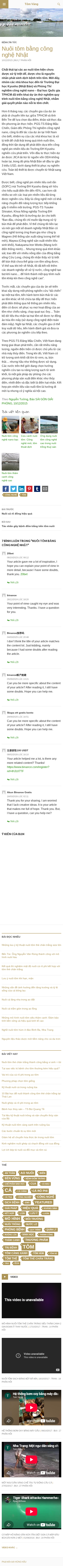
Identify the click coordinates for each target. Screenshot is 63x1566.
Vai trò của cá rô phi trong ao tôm (20, 1074)
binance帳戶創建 (16, 675)
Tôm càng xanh (16, 1253)
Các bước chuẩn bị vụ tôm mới (19, 1131)
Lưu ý (34, 1213)
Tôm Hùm (38, 1253)
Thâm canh (12, 1240)
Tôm (24, 495)
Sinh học (28, 1234)
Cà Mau (46, 1184)
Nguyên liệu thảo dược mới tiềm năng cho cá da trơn (31, 1038)
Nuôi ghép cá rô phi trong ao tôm (20, 1102)
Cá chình (22, 1191)
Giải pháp (11, 1208)
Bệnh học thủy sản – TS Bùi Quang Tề (23, 1109)
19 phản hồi (47, 1538)
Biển (42, 1173)
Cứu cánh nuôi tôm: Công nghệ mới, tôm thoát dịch (29, 441)
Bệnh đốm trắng (35, 1178)
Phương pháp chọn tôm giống (18, 1081)
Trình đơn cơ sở (4, 4)
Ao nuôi (27, 1173)
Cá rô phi (40, 1191)
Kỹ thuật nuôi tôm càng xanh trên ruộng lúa (26, 1124)
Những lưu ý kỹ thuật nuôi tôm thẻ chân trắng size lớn (31, 945)
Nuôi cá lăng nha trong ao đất (18, 999)
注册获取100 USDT (17, 750)
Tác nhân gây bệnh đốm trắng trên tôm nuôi (28, 524)
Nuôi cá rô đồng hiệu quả (17, 511)
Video (14, 1276)
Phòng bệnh (14, 1229)
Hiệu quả (30, 1208)
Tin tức (12, 42)
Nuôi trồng (12, 1224)
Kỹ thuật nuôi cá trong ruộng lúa (19, 1087)
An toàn (10, 1173)
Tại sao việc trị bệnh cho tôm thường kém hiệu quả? (31, 1068)
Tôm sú (53, 1253)
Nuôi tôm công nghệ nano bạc (10, 437)
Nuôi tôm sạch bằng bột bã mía (19, 1379)
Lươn (46, 1213)
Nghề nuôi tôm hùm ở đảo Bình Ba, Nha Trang (27, 1029)
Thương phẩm (36, 1240)
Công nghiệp (24, 1197)
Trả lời (14, 582)
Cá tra (8, 1197)
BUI (16, 60)
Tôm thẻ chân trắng (38, 1258)
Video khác (10, 1547)
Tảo (7, 1263)
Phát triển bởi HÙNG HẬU (14, 1562)
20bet (10, 553)
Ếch (17, 1263)
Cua (33, 1183)
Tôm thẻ (11, 1258)
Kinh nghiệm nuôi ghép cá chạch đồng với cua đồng (30, 1143)
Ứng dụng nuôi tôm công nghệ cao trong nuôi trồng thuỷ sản (48, 441)
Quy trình (35, 1230)
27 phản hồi (25, 1486)
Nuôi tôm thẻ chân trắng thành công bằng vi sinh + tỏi (31, 1062)
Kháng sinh (50, 1208)
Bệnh (5, 42)
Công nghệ (11, 495)
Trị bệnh (11, 1247)
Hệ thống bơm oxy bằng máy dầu (21, 1431)
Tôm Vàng (31, 4)
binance (12, 595)
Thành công (46, 1235)
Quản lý (51, 1229)
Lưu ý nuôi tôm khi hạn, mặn (17, 978)
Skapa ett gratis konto (20, 712)
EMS (27, 1202)
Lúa (22, 1213)
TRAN (45, 1327)
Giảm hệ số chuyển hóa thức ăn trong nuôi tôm (28, 1137)
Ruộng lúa (11, 1235)
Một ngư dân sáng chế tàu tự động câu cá (27, 1483)
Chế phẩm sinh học (15, 1184)
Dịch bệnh (12, 1202)
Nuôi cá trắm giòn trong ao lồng (19, 1008)
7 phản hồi (25, 60)
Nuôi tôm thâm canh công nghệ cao (10, 477)
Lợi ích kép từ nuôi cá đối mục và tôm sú (24, 1149)
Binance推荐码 (15, 633)
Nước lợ (31, 1224)
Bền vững (12, 1178)
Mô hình (12, 1219)
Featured (43, 1202)
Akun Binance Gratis (19, 792)
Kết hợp (9, 1213)
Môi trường (34, 1218)
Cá (8, 1190)
